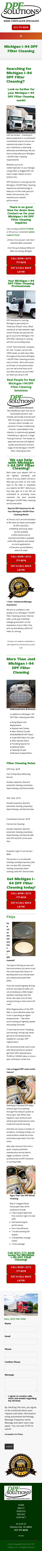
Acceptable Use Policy (14, 1434)
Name (8, 1323)
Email (7, 1336)
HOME (21, 1505)
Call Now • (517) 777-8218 (21, 260)
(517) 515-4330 (18, 1319)
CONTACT (21, 1517)
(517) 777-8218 (26, 229)
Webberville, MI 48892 (21, 1527)
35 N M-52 (21, 1523)
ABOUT (21, 1508)
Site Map (21, 1536)
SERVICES (21, 1511)
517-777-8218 (21, 27)
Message (9, 1374)
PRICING (21, 1514)
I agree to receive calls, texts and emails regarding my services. (22, 1398)
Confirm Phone (12, 1362)
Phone (8, 1349)
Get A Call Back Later (21, 269)
